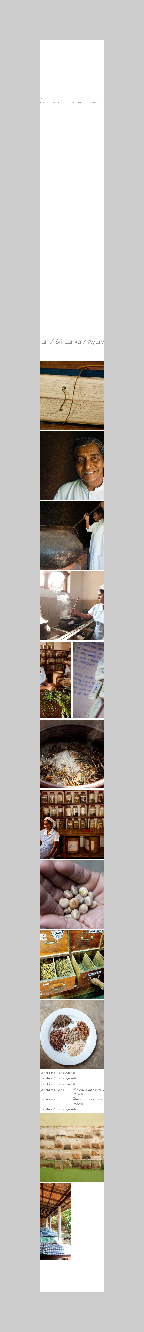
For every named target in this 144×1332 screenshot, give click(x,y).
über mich (78, 103)
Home (43, 103)
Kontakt (95, 103)
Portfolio (59, 103)
